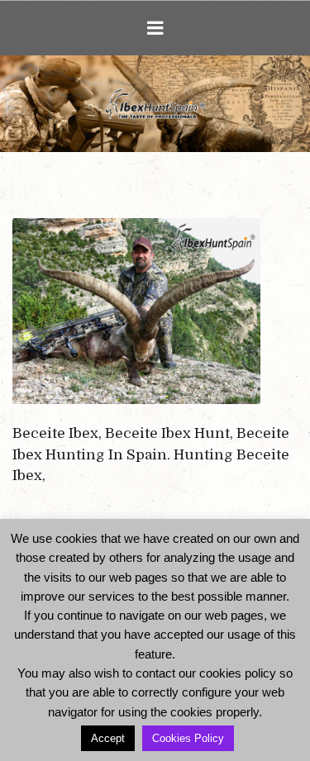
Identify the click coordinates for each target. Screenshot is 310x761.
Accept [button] (108, 738)
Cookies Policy (188, 738)
